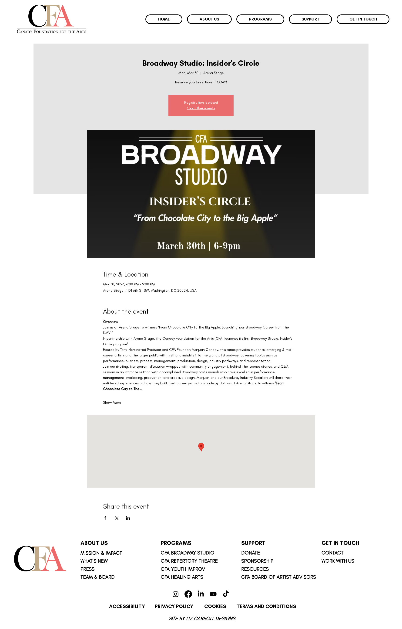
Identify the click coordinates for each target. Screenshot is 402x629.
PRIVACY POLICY (174, 606)
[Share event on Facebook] (105, 518)
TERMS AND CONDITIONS (266, 606)
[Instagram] (175, 594)
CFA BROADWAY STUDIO (188, 553)
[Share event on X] (116, 518)
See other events (201, 108)
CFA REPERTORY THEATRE (189, 561)
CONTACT (333, 553)
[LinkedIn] (200, 594)
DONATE (250, 553)
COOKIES (215, 606)
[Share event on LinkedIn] (128, 518)
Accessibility (127, 606)
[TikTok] (226, 594)
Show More (112, 402)
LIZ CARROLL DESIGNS (210, 618)
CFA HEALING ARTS (182, 577)
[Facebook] (188, 594)
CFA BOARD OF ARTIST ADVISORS (278, 577)
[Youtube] (213, 594)
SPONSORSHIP (257, 561)
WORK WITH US (338, 561)
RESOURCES (255, 569)
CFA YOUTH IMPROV (183, 569)
